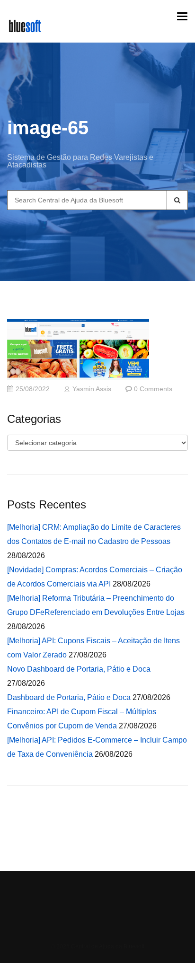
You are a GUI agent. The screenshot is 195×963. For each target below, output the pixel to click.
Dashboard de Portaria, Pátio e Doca (69, 697)
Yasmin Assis (91, 389)
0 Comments (153, 389)
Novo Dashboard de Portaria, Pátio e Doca (79, 669)
